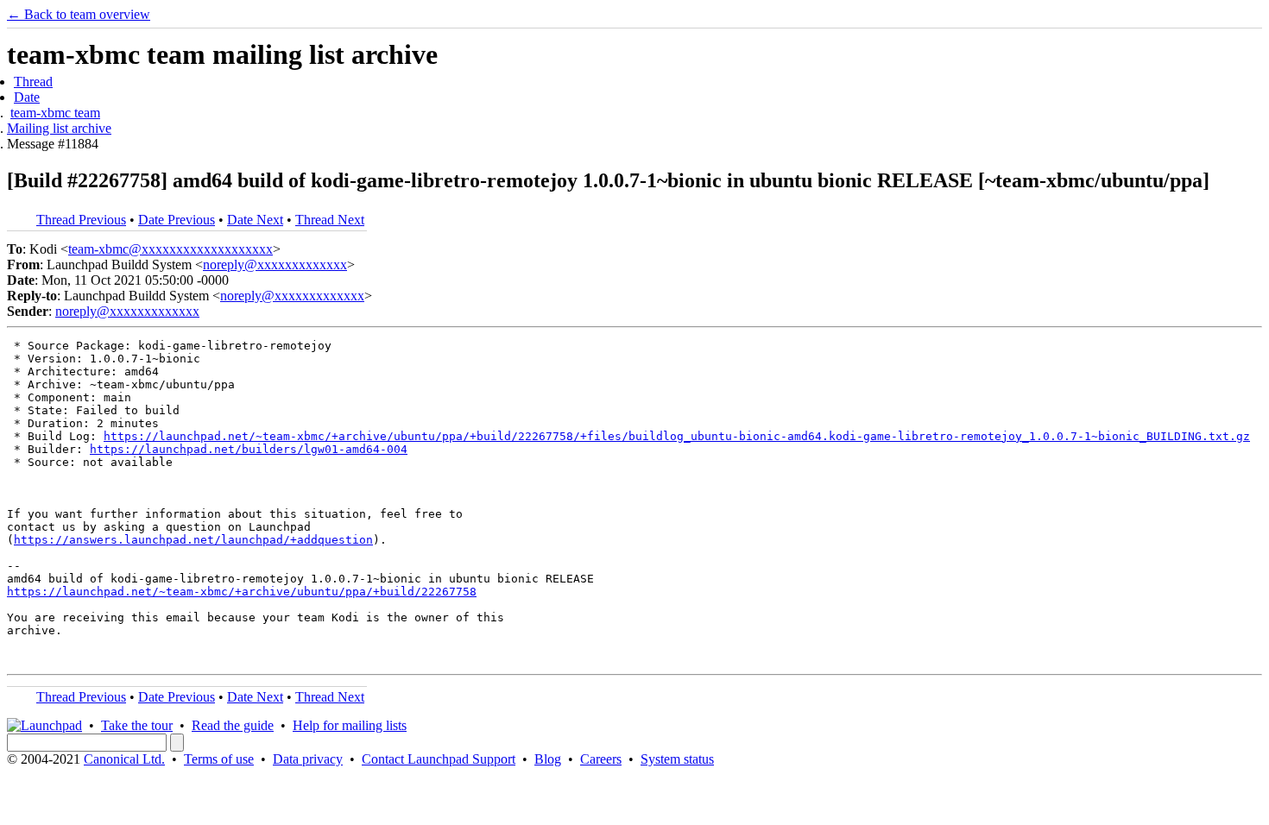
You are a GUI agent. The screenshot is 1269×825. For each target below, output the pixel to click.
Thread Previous (81, 219)
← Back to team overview (78, 14)
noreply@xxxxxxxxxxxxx (275, 264)
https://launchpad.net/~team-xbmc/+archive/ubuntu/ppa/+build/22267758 (242, 591)
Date (27, 97)
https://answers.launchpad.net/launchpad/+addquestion (193, 539)
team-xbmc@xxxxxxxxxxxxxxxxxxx (170, 249)
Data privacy (308, 759)
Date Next (255, 219)
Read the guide (233, 725)
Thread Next (329, 219)
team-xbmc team (55, 112)
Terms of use (219, 759)
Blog (547, 759)
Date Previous (176, 219)
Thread (33, 81)
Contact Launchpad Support (438, 759)
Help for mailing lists (350, 725)
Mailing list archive (59, 128)
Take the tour (137, 725)
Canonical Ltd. (124, 759)
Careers (601, 759)
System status (677, 759)
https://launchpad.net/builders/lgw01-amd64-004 (248, 449)
